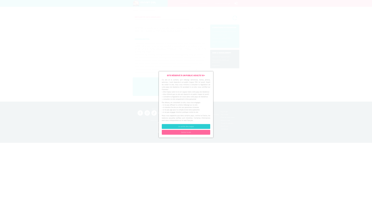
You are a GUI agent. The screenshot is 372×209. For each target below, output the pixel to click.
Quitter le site (186, 132)
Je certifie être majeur (186, 126)
